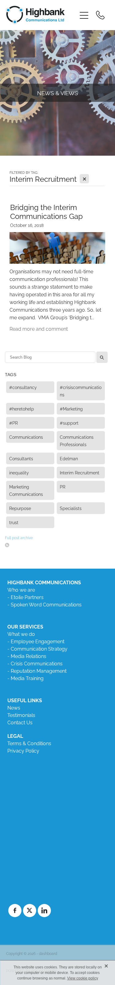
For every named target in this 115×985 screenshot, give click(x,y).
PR (62, 486)
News (13, 707)
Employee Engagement (37, 641)
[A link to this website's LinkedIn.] (44, 910)
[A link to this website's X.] (29, 910)
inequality (19, 472)
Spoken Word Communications (46, 604)
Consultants (21, 458)
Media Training (27, 678)
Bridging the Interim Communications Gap (46, 211)
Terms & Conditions (29, 743)
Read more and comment (39, 328)
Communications (26, 437)
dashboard (48, 953)
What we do (21, 633)
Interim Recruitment (79, 472)
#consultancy (23, 387)
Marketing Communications (26, 490)
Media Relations (28, 655)
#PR (13, 423)
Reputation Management (39, 670)
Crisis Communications (37, 663)
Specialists (71, 508)
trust (13, 522)
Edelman (69, 458)
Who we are (21, 589)
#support (69, 423)
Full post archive (19, 537)
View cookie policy (82, 978)
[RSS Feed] (7, 545)
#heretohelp (21, 408)
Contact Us (20, 722)
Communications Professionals (77, 440)
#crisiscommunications (81, 390)
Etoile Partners (27, 597)
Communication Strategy (39, 648)
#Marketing (71, 408)
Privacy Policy (23, 750)
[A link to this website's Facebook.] (14, 910)
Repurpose (20, 508)
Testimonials (21, 714)
